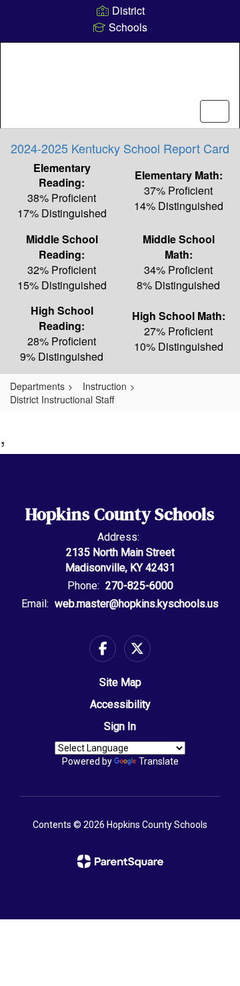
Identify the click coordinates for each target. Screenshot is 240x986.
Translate (159, 761)
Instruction (105, 386)
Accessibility (120, 704)
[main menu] (214, 111)
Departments (37, 386)
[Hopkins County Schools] (120, 75)
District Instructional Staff (62, 399)
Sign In (120, 726)
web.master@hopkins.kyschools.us (137, 603)
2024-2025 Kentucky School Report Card (120, 148)
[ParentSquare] (120, 861)
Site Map (120, 682)
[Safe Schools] (120, 548)
